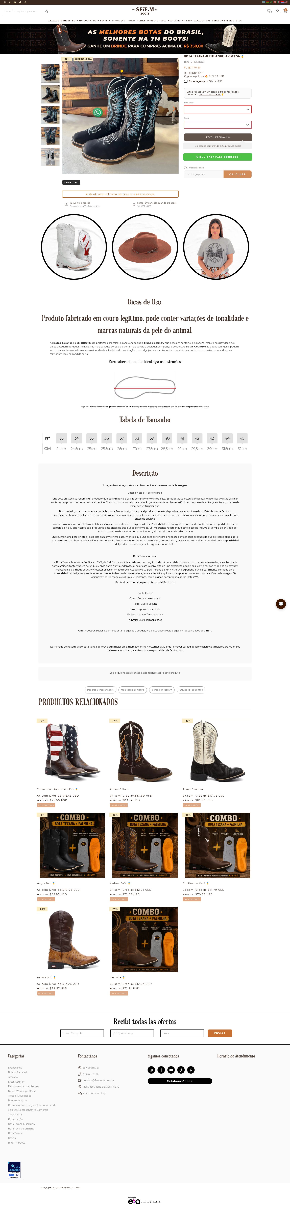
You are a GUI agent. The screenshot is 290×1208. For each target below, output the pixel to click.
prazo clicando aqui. (210, 94)
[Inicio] (145, 13)
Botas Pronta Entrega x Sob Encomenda (32, 1105)
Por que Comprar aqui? (100, 690)
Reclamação (15, 1119)
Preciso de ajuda (17, 1100)
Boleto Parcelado (18, 1072)
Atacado (53, 21)
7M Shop (187, 21)
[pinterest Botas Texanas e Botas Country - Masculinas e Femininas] (25, 2)
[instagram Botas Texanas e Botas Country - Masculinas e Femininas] (5, 2)
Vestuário (174, 21)
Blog (239, 21)
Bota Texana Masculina (21, 1123)
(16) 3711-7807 (91, 1074)
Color (186, 118)
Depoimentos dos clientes (23, 1086)
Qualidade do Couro (132, 690)
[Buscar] (47, 11)
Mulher (141, 21)
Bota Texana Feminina (21, 1128)
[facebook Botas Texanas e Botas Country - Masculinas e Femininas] (10, 2)
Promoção (118, 21)
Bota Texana (15, 1133)
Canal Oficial (202, 21)
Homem (131, 21)
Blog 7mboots (16, 1142)
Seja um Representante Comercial (28, 1109)
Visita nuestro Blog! (94, 1093)
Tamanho (189, 102)
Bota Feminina (102, 21)
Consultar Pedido (223, 21)
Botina (12, 1138)
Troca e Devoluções (19, 1095)
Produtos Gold (156, 21)
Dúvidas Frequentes (191, 690)
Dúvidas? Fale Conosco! (219, 157)
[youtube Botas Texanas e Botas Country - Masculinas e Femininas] (15, 2)
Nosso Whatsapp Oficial (22, 1091)
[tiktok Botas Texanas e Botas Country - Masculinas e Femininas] (20, 2)
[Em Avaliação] (14, 1170)
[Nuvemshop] (151, 1202)
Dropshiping (15, 1067)
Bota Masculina (82, 21)
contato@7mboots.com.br (98, 1080)
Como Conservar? (162, 690)
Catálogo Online (180, 1081)
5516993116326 (91, 1067)
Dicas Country (16, 1081)
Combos (65, 21)
